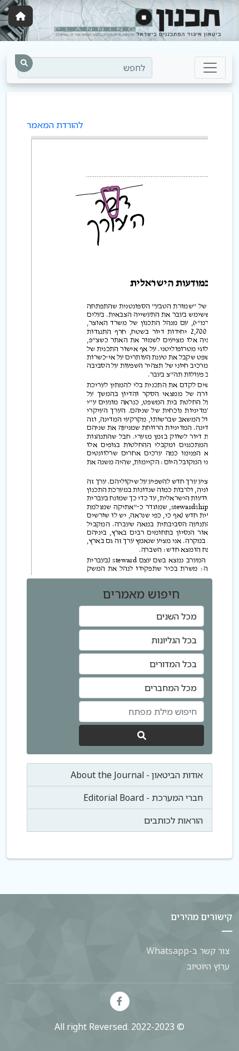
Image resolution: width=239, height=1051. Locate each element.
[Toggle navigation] (210, 68)
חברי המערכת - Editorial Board (143, 797)
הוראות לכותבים (173, 820)
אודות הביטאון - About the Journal (137, 775)
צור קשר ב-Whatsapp (188, 951)
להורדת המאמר (55, 125)
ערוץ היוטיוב (208, 966)
